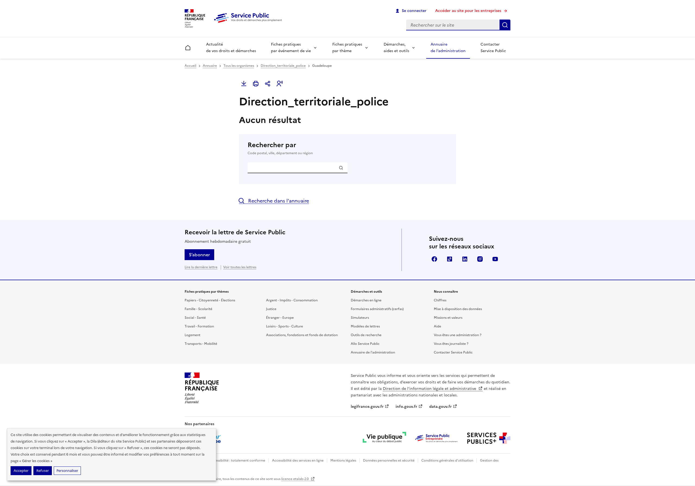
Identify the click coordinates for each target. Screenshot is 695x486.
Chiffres (440, 300)
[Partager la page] (268, 84)
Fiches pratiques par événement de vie (291, 48)
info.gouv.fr (406, 406)
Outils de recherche (366, 335)
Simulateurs (360, 317)
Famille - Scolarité (198, 309)
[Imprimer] (256, 84)
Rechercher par (280, 148)
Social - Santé (195, 317)
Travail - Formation (199, 326)
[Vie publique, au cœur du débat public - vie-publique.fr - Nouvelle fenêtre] (384, 438)
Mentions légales (343, 460)
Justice (271, 309)
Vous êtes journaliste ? (451, 343)
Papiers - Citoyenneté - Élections (210, 300)
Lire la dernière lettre (201, 267)
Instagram (480, 259)
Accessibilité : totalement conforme (237, 460)
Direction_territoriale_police (283, 65)
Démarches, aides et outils (396, 48)
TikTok (449, 259)
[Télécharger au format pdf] (244, 84)
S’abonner (199, 254)
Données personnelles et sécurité (389, 460)
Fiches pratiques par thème (347, 48)
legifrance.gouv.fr (367, 406)
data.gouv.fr (440, 406)
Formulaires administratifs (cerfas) (377, 309)
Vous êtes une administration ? (457, 335)
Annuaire (210, 65)
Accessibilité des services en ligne (298, 460)
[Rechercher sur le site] (505, 25)
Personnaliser (67, 470)
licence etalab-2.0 (295, 478)
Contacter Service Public (493, 48)
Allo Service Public (365, 343)
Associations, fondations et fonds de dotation (302, 335)
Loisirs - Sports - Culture (284, 326)
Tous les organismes (238, 65)
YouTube (495, 259)
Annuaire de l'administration (373, 352)
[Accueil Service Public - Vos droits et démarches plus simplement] (249, 23)
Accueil (190, 65)
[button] (280, 84)
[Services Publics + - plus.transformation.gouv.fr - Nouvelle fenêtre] (488, 438)
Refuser (42, 470)
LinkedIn (464, 259)
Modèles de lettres (365, 326)
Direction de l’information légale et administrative (430, 389)
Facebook (434, 259)
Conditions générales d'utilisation (447, 460)
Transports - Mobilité (201, 343)
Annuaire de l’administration (448, 48)
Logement (192, 335)
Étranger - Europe (280, 317)
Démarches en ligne (366, 300)
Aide (437, 326)
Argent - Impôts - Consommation (292, 300)
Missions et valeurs (448, 317)
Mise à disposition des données (458, 309)
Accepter (21, 470)
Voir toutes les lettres (239, 267)
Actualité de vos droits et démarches (231, 48)
